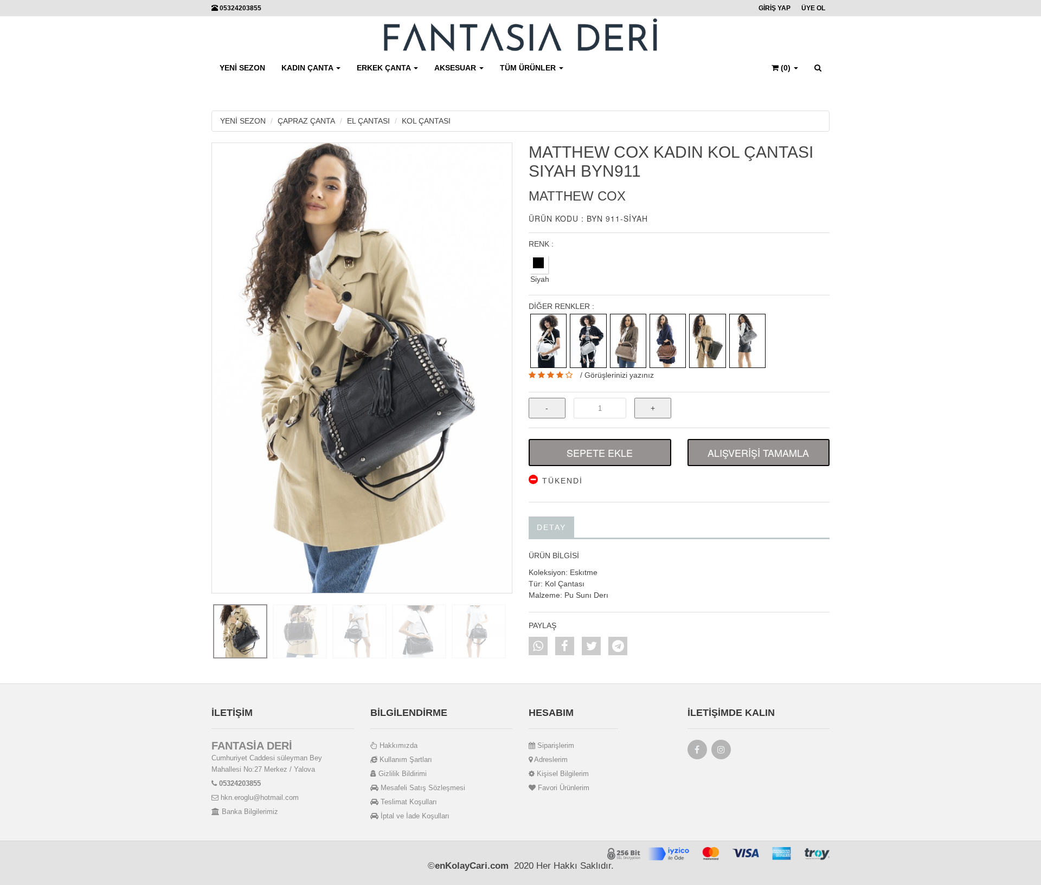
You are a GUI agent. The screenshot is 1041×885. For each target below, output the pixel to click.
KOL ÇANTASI (426, 121)
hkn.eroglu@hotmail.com (259, 797)
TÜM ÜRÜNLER (529, 67)
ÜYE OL (813, 8)
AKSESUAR (456, 67)
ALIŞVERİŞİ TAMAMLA (758, 452)
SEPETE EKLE (600, 452)
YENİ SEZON (242, 67)
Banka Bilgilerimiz (249, 812)
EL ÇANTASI (368, 121)
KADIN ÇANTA (308, 67)
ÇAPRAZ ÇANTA (306, 121)
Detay (551, 527)
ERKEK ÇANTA (385, 67)
